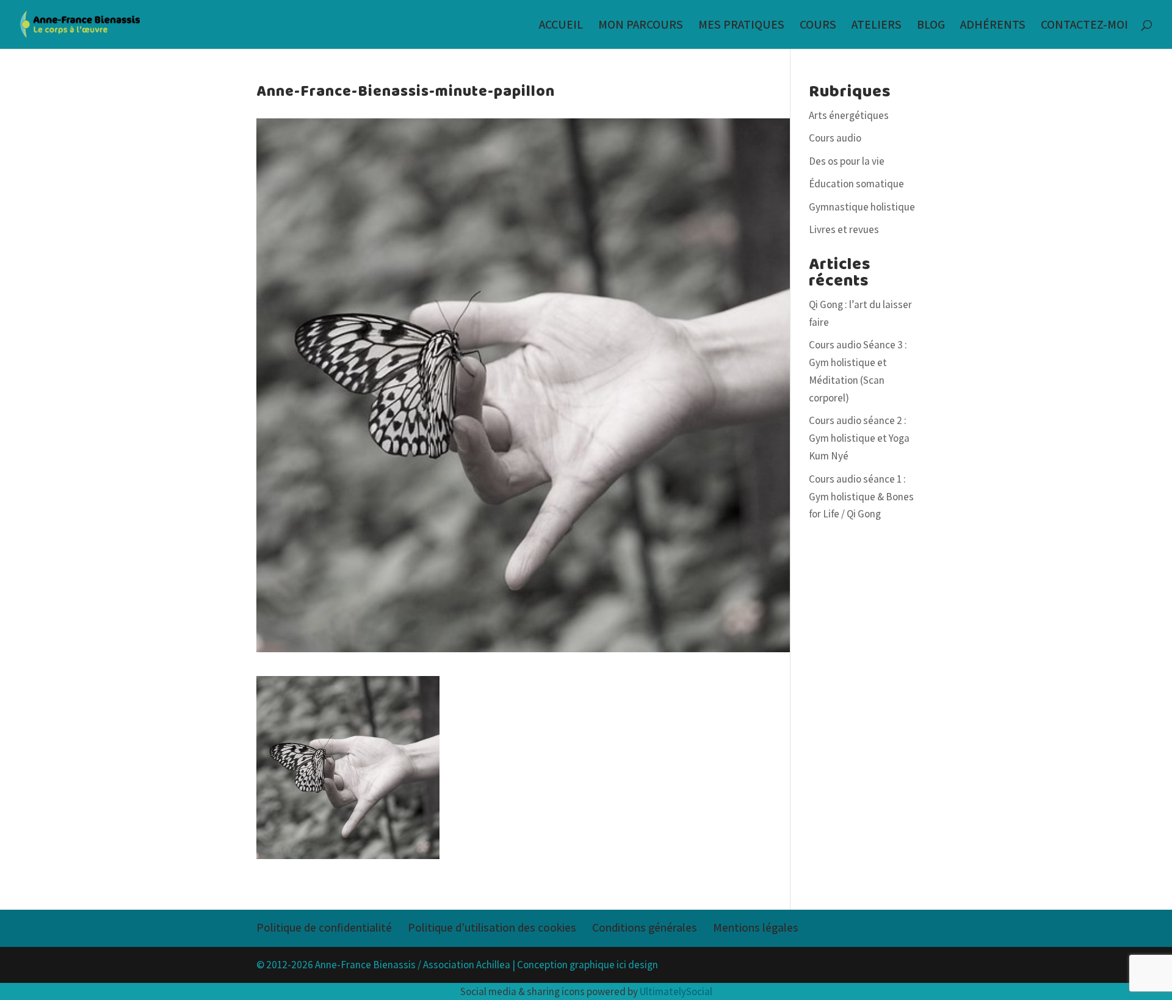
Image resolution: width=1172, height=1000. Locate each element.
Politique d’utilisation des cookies (492, 927)
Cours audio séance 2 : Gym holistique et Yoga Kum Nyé (859, 438)
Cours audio (835, 138)
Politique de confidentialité (324, 927)
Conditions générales (644, 927)
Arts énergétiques (849, 115)
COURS (818, 26)
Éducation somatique (856, 183)
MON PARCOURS (640, 26)
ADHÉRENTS (993, 26)
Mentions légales (755, 927)
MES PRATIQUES (741, 26)
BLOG (931, 26)
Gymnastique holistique (862, 207)
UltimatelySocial (676, 991)
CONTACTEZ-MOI (1084, 26)
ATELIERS (877, 26)
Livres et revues (844, 229)
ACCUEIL (561, 26)
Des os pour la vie (846, 161)
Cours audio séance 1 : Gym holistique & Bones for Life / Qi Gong (861, 496)
